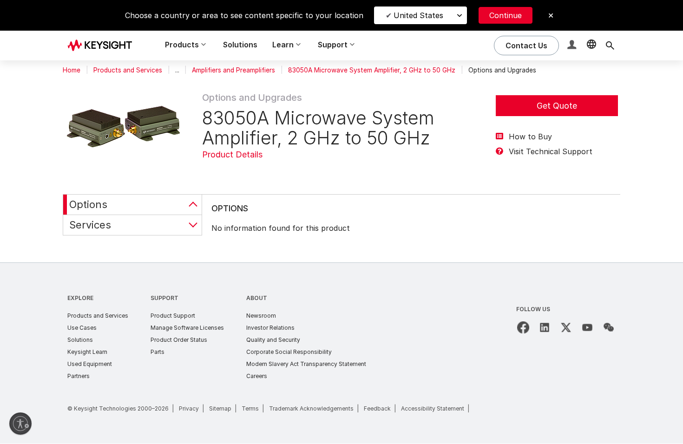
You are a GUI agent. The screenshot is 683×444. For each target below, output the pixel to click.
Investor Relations (270, 327)
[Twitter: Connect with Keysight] (566, 327)
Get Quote (557, 106)
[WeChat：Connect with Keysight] (609, 327)
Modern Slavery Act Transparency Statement (306, 363)
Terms (250, 408)
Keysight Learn (87, 351)
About (256, 297)
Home (71, 70)
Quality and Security (273, 339)
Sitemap (220, 408)
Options (88, 204)
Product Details (232, 154)
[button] (572, 46)
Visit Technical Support (550, 151)
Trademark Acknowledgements (311, 408)
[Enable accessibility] (20, 423)
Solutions (240, 44)
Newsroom (261, 315)
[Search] (610, 45)
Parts (157, 351)
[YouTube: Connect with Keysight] (587, 327)
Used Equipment (89, 363)
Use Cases (82, 327)
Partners (78, 375)
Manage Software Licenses (187, 327)
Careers (256, 375)
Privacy (189, 408)
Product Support (173, 315)
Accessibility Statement (432, 408)
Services (90, 225)
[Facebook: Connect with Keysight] (523, 327)
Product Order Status (179, 339)
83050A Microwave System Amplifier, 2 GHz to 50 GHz (371, 70)
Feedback (377, 408)
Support (164, 297)
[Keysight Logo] (103, 45)
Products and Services (127, 70)
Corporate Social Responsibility (289, 351)
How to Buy (530, 136)
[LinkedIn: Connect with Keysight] (545, 327)
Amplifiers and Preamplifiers (233, 70)
